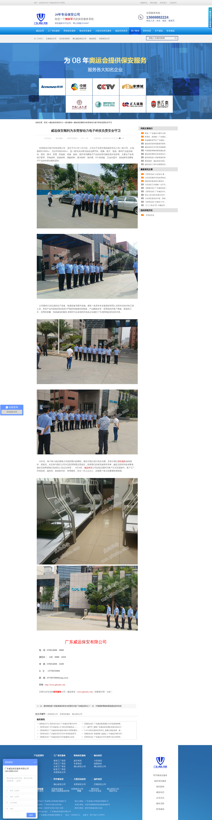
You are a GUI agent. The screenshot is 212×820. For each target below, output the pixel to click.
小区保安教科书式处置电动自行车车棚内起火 (162, 178)
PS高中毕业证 (95, 791)
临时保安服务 (160, 781)
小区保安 (98, 761)
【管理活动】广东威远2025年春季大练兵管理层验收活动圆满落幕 (109, 737)
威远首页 (40, 31)
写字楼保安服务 (160, 775)
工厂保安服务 (54, 31)
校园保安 (98, 764)
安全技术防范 (64, 39)
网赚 (79, 791)
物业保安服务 (85, 31)
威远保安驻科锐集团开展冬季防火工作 (159, 144)
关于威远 (159, 31)
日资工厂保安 (60, 764)
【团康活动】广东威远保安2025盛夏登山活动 (56, 737)
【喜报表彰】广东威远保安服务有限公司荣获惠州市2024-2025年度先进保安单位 (70, 730)
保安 (86, 642)
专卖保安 (78, 764)
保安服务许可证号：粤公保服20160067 (72, 23)
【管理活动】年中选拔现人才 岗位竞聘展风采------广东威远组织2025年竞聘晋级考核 (71, 727)
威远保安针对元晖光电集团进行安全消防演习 (162, 147)
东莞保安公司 (104, 39)
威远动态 (160, 792)
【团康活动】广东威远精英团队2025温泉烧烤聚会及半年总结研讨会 (110, 724)
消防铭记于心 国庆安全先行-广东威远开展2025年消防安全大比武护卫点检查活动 (70, 724)
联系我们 (163, 3)
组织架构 (160, 787)
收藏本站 (143, 3)
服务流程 (160, 803)
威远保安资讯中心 (56, 122)
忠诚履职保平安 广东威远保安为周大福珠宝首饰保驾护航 (166, 140)
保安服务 (122, 461)
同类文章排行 (147, 128)
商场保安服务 (70, 31)
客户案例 (135, 31)
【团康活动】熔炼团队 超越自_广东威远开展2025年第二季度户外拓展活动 (112, 734)
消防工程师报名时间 (60, 791)
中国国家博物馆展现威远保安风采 (109, 706)
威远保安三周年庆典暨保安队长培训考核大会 (162, 164)
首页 (45, 122)
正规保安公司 (51, 39)
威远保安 (88, 468)
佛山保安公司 (77, 714)
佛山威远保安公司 (79, 39)
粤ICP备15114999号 (97, 815)
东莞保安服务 (65, 714)
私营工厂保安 (60, 769)
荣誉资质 (147, 31)
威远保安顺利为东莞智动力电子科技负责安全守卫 (93, 122)
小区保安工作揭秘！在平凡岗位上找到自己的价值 (164, 185)
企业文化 (160, 798)
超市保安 (78, 761)
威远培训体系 (121, 31)
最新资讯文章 (147, 169)
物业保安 (92, 39)
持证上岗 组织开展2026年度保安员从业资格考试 (163, 195)
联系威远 (171, 31)
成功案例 (68, 122)
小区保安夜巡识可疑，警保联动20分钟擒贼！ (162, 198)
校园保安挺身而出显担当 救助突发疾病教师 (161, 181)
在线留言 (173, 3)
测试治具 (95, 789)
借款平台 (113, 791)
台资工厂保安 (60, 767)
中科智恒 (39, 791)
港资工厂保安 (60, 761)
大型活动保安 (80, 779)
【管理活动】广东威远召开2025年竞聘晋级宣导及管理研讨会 (62, 734)
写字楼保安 (59, 779)
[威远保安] (41, 25)
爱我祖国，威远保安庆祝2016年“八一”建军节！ (163, 161)
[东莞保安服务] (106, 81)
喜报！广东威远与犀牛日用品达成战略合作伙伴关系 (165, 133)
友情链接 (39, 789)
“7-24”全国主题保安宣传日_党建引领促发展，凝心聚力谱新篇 (107, 730)
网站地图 (153, 3)
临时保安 (98, 779)
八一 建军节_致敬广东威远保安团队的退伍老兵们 (102, 727)
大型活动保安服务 (103, 31)
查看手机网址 (72, 138)
